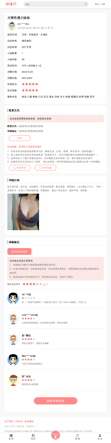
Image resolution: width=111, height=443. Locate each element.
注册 (103, 4)
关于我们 (9, 421)
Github (19, 421)
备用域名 (29, 421)
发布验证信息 (19, 251)
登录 (97, 4)
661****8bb (23, 24)
